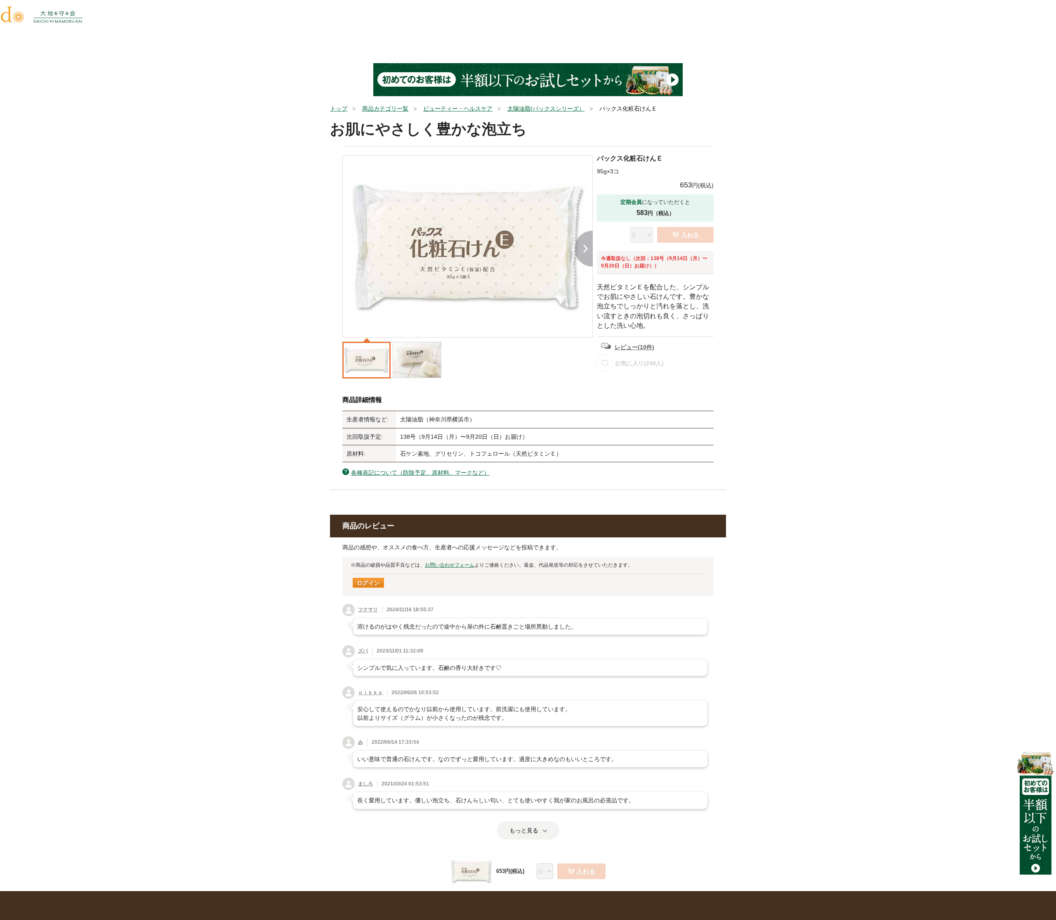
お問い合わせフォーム (449, 565)
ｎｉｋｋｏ (370, 692)
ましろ (365, 784)
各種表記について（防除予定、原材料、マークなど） (420, 472)
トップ (338, 108)
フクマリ (368, 610)
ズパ (363, 651)
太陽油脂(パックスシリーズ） (546, 108)
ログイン (368, 582)
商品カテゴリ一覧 (385, 108)
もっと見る (523, 830)
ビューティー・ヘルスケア (458, 108)
